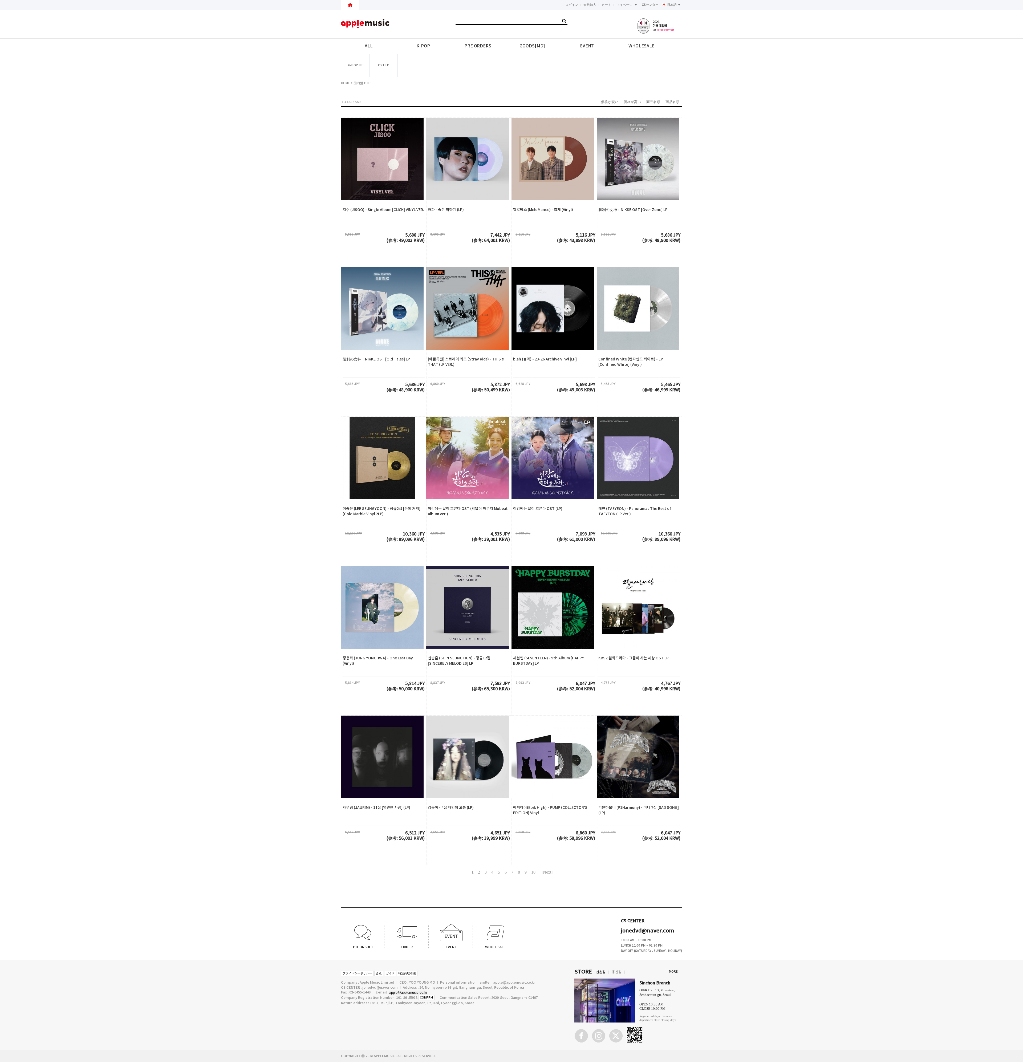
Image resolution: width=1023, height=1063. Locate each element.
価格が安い (609, 102)
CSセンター (650, 5)
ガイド (390, 973)
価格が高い (632, 102)
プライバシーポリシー (357, 973)
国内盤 (358, 83)
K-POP (423, 46)
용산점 (617, 972)
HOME (345, 83)
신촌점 (601, 972)
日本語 (672, 5)
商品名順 (653, 102)
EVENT (587, 46)
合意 (379, 973)
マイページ (624, 5)
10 (533, 872)
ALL (369, 46)
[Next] (547, 872)
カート (606, 5)
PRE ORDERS (477, 46)
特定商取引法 (407, 973)
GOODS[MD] (532, 46)
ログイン (571, 5)
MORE (673, 971)
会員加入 (589, 5)
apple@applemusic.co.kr (408, 993)
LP (369, 83)
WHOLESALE (641, 46)
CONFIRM (426, 997)
